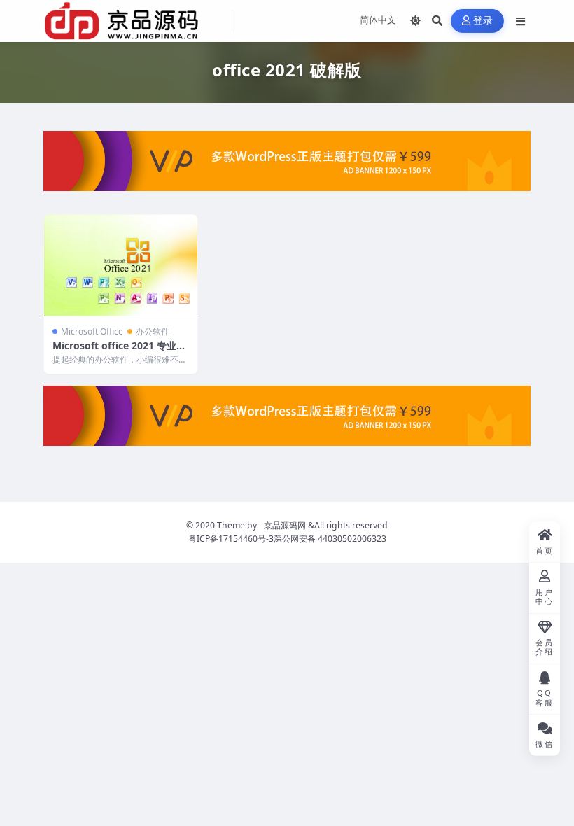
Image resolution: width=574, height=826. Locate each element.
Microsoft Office (92, 331)
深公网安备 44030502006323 (330, 539)
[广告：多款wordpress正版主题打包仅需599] (287, 165)
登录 (483, 20)
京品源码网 (285, 525)
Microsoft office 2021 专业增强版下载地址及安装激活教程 (119, 352)
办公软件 (152, 331)
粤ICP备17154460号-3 (231, 539)
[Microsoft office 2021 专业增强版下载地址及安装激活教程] (120, 265)
